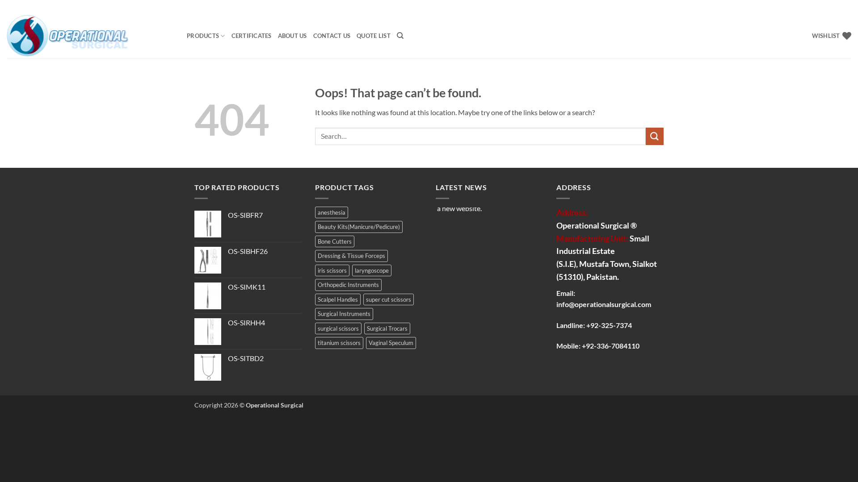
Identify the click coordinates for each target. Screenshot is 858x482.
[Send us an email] (847, 7)
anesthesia (331, 212)
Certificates (251, 35)
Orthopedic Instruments (348, 284)
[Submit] (655, 136)
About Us (292, 35)
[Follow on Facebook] (821, 7)
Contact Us (332, 35)
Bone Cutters (335, 241)
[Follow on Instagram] (830, 7)
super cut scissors (388, 299)
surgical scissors (338, 328)
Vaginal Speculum (391, 342)
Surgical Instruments (344, 313)
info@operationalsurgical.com (603, 304)
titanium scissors (339, 342)
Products (203, 35)
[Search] (400, 35)
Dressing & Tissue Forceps (351, 255)
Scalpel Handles (338, 299)
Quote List (374, 35)
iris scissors (332, 270)
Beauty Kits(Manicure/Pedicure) (359, 226)
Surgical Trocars (387, 328)
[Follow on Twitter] (838, 7)
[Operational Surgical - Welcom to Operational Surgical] (90, 35)
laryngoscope (372, 270)
